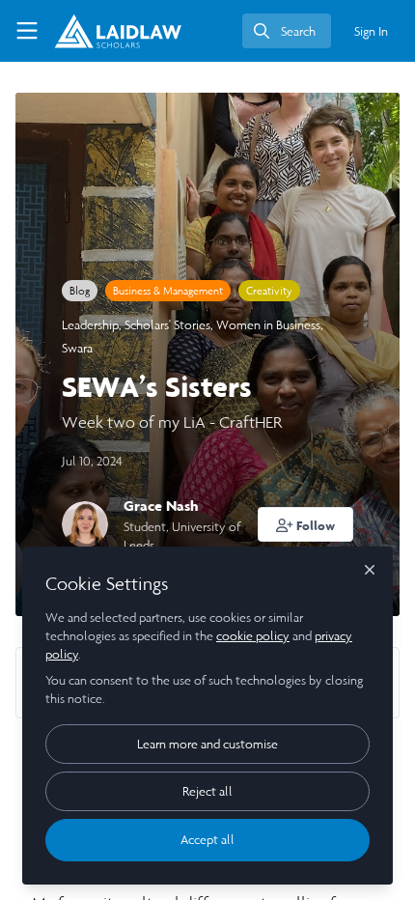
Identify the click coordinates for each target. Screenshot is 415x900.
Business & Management (168, 290)
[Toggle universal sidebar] (27, 31)
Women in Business (268, 325)
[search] (286, 31)
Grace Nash (161, 505)
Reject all (207, 791)
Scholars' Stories (167, 325)
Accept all (207, 839)
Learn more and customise (207, 744)
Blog (79, 290)
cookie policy (253, 636)
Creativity (269, 290)
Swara (77, 348)
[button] (306, 524)
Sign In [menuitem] (371, 31)
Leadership (90, 325)
